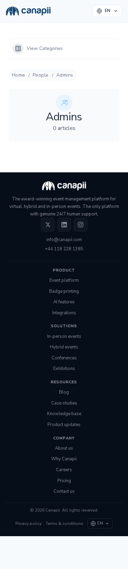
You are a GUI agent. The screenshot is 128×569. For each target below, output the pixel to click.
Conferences (64, 358)
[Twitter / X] (48, 224)
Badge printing (64, 291)
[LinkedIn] (64, 224)
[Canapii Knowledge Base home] (28, 11)
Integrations (64, 313)
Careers (64, 470)
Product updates (64, 425)
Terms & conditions (64, 523)
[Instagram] (80, 224)
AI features (64, 302)
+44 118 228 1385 (64, 249)
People (41, 75)
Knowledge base (64, 414)
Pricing (64, 481)
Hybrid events (64, 347)
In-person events (64, 336)
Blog (64, 392)
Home (18, 75)
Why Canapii (64, 459)
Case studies (64, 403)
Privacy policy (28, 523)
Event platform (64, 280)
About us (64, 448)
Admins (64, 75)
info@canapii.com (64, 240)
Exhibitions (64, 369)
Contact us (64, 491)
